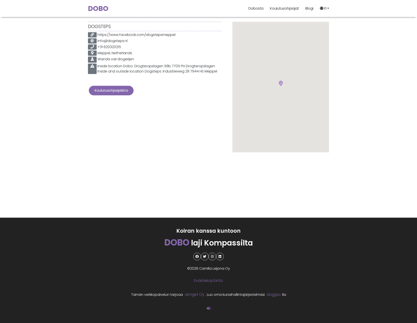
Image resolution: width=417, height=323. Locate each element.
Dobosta (255, 8)
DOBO (98, 8)
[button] (280, 83)
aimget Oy (194, 294)
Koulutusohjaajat (284, 8)
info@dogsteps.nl (112, 40)
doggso (274, 294)
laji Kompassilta (208, 242)
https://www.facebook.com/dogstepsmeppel (136, 34)
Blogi (309, 8)
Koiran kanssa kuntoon (208, 231)
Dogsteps (99, 26)
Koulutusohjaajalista (111, 90)
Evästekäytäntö (208, 280)
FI (324, 8)
